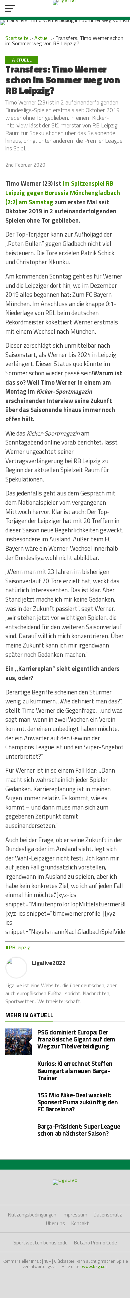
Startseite (17, 38)
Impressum (75, 1214)
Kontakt (80, 1223)
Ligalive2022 (49, 962)
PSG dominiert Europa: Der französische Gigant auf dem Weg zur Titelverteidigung (76, 1039)
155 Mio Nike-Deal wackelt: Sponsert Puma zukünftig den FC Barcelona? (77, 1102)
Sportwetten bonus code (40, 1242)
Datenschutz (108, 1214)
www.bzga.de (95, 1266)
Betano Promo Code (95, 1242)
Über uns (55, 1223)
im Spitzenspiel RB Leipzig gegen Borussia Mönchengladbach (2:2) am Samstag (62, 192)
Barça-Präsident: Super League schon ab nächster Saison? (78, 1129)
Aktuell (42, 38)
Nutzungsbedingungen (32, 1214)
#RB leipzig (18, 947)
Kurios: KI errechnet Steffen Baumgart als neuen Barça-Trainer (74, 1070)
